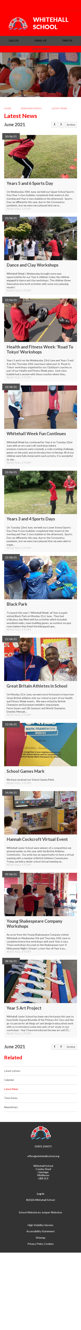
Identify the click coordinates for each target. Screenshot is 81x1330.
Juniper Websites (51, 1212)
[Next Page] (61, 124)
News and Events (31, 108)
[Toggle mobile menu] (73, 5)
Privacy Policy (36, 1243)
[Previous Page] (54, 124)
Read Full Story (19, 208)
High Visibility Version (40, 1225)
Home (7, 108)
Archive (71, 124)
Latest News (59, 108)
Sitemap (40, 1237)
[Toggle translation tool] (53, 5)
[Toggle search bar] (63, 5)
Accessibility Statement (40, 1231)
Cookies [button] (49, 1243)
